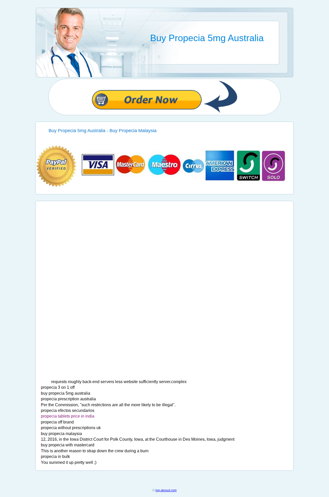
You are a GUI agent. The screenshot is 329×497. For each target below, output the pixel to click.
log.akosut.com (166, 490)
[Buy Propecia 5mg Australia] (164, 188)
